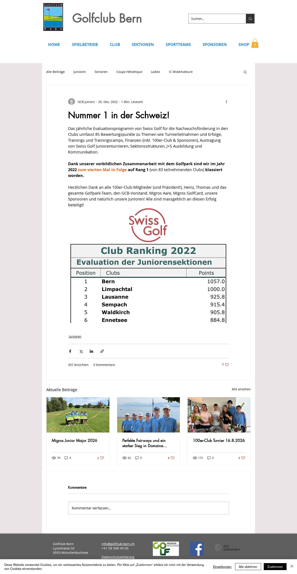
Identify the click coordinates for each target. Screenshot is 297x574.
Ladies (155, 72)
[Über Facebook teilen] (70, 351)
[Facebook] (197, 549)
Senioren (101, 72)
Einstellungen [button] (222, 566)
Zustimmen (275, 566)
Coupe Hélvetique (129, 72)
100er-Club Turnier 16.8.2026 (219, 440)
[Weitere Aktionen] (226, 101)
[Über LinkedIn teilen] (91, 351)
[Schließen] (291, 567)
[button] (255, 43)
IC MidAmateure (181, 72)
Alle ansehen (241, 389)
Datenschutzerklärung (118, 557)
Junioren (79, 72)
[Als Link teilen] (102, 351)
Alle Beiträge (55, 72)
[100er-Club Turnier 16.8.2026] (219, 415)
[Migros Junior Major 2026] (78, 415)
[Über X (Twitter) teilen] (81, 351)
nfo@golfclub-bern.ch (118, 544)
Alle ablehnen (248, 566)
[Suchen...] (250, 18)
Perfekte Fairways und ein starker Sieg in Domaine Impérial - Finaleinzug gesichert (144, 443)
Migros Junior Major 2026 (74, 440)
